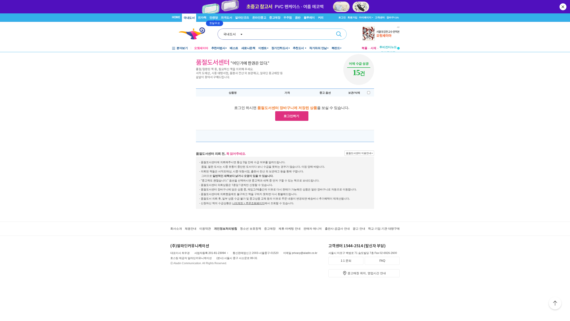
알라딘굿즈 (242, 17)
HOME (176, 17)
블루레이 (309, 17)
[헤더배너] (381, 33)
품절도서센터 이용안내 (358, 153)
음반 (298, 17)
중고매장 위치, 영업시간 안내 (367, 273)
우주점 (287, 17)
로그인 (342, 17)
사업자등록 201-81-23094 (210, 253)
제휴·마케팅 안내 (290, 228)
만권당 (214, 17)
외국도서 (226, 17)
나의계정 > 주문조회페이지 (248, 203)
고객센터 (380, 17)
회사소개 (176, 228)
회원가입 (352, 17)
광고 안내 (359, 228)
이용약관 (205, 228)
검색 (338, 34)
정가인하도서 (279, 48)
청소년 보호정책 (250, 228)
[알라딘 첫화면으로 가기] (194, 33)
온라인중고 (259, 17)
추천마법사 (218, 48)
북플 (364, 48)
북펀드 (336, 48)
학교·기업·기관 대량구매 (384, 228)
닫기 (563, 6)
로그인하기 (291, 116)
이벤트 (262, 48)
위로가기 (555, 304)
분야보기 (182, 48)
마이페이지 (365, 17)
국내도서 (189, 17)
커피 (321, 17)
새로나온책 (248, 48)
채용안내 (190, 228)
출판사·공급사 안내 (337, 228)
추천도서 (299, 48)
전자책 (202, 17)
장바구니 (393, 17)
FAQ (382, 260)
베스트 (234, 48)
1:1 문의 (346, 260)
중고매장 (274, 17)
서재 (373, 48)
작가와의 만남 (318, 48)
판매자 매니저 (312, 228)
